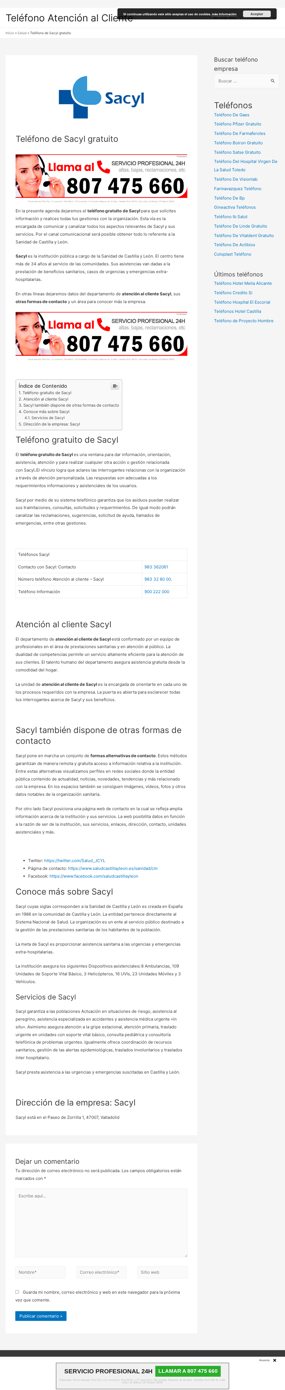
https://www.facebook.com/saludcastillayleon (94, 876)
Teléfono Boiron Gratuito (238, 142)
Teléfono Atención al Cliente (69, 18)
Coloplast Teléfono (232, 254)
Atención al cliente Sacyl (45, 399)
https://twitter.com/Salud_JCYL (74, 860)
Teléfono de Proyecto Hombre (244, 320)
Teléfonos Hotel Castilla (237, 311)
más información (224, 14)
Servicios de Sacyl (48, 418)
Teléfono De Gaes (231, 114)
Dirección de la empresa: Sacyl (51, 424)
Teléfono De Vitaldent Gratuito (244, 235)
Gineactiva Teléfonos (235, 207)
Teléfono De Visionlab (235, 179)
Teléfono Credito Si (233, 292)
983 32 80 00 (157, 579)
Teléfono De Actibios (234, 244)
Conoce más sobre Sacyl (46, 411)
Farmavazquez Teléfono (237, 188)
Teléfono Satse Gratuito (237, 152)
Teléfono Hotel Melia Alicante (243, 283)
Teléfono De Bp (229, 198)
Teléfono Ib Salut (230, 216)
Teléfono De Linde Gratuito (240, 226)
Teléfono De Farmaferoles (240, 133)
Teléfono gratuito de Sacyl (47, 392)
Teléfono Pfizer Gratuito (237, 124)
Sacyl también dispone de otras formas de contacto (71, 405)
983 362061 (156, 567)
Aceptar (256, 13)
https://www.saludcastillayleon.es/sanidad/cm (113, 868)
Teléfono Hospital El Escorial (242, 302)
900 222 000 (156, 591)
